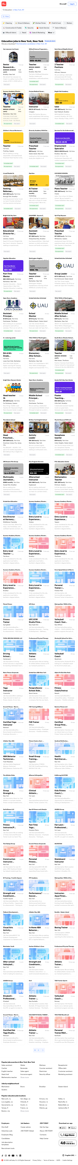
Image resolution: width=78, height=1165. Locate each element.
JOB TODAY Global (27, 1131)
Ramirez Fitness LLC (61, 707)
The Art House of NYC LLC (63, 420)
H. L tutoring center (9, 338)
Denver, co (43, 1105)
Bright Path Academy (61, 91)
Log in (72, 4)
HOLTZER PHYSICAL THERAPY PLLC (38, 1015)
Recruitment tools (8, 1148)
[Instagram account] (6, 1155)
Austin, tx (23, 1105)
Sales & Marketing (38, 32)
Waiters (69, 23)
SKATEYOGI (58, 843)
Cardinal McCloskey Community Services (61, 741)
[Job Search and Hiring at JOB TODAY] (4, 4)
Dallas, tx (61, 1099)
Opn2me (31, 173)
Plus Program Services (36, 461)
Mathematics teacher (9, 1077)
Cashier (4, 1068)
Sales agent (24, 1071)
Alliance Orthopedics (36, 775)
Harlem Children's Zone (36, 946)
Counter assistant (45, 1068)
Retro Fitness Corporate (10, 672)
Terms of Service (49, 1160)
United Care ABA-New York (37, 672)
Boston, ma (6, 1111)
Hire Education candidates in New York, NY (31, 44)
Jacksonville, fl (63, 1108)
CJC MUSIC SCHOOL (61, 173)
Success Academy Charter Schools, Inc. (37, 502)
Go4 (30, 980)
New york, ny (6, 1099)
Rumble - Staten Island (62, 912)
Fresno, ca (24, 1108)
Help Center (44, 1138)
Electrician (43, 1071)
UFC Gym (32, 604)
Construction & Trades (13, 28)
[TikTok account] (2, 1155)
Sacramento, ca (7, 1105)
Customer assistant (65, 1071)
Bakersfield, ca (63, 1105)
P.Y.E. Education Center (62, 461)
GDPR (58, 1160)
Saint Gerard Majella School (64, 49)
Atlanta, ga (43, 1108)
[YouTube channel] (13, 1155)
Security (30, 28)
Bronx (22, 1086)
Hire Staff (5, 1127)
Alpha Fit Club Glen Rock (62, 672)
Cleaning (8, 23)
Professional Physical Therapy (38, 638)
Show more (24, 1077)
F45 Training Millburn (36, 707)
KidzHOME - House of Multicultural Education (36, 216)
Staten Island (63, 1086)
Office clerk (62, 1068)
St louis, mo (43, 1099)
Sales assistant (7, 1065)
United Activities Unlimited (63, 258)
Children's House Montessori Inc (12, 131)
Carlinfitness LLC (8, 809)
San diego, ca (25, 1099)
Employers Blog (7, 1134)
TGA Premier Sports (61, 980)
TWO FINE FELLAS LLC (62, 1015)
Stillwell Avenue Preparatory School (38, 49)
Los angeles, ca (7, 1102)
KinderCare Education (10, 501)
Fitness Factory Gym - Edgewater (36, 741)
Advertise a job (7, 1131)
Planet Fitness (7, 604)
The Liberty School (9, 420)
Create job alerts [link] (50, 41)
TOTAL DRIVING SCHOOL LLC (12, 638)
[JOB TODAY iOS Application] (62, 1128)
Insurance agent (26, 1074)
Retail (24, 32)
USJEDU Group (59, 809)
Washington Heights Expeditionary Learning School (39, 258)
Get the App (44, 1127)
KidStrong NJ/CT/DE (61, 775)
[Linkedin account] (20, 1155)
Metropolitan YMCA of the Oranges (63, 604)
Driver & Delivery (24, 23)
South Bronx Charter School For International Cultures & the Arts (64, 338)
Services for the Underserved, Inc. (64, 131)
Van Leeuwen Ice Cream (11, 49)
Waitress (42, 1065)
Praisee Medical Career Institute (36, 92)
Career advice (26, 1127)
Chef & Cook (56, 23)
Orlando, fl (24, 1102)
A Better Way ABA (8, 741)
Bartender (24, 1068)
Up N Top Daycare (60, 215)
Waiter (22, 1065)
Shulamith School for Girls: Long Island (63, 638)
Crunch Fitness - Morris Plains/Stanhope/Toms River (12, 707)
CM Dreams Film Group (10, 461)
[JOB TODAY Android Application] (72, 1128)
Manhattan (5, 1086)
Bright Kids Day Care (9, 215)
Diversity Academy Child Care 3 (38, 131)
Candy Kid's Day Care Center (64, 380)
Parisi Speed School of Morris (64, 570)
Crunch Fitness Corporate (37, 843)
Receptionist (62, 1065)
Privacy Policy (37, 1160)
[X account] (17, 1155)
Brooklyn (42, 1086)
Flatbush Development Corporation (10, 912)
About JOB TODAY (46, 1131)
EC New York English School (38, 420)
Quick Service (44, 28)
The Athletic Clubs (9, 775)
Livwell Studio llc (8, 173)
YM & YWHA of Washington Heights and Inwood (63, 298)
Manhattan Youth (8, 946)
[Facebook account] (9, 1155)
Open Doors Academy (10, 298)
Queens (4, 1089)
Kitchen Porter (40, 23)
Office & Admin (10, 32)
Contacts (43, 1134)
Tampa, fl (5, 1108)
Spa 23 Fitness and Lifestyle (38, 809)
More (50, 32)
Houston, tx (43, 1102)
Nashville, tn (62, 1102)
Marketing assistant (65, 1074)
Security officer (44, 1074)
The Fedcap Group (9, 843)
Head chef (5, 1074)
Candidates (6, 1138)
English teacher (7, 1071)
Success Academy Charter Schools (11, 92)
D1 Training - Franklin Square (12, 878)
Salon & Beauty (60, 28)
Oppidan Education (9, 258)
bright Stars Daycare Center (12, 380)
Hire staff (63, 4)
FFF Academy (33, 878)
